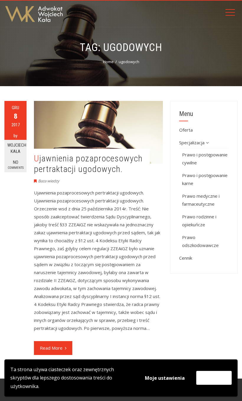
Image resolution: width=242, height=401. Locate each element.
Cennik (185, 258)
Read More (51, 348)
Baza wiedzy (48, 181)
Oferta (186, 130)
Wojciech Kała (16, 148)
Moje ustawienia (165, 378)
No (16, 165)
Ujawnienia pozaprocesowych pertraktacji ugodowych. (88, 163)
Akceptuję (214, 377)
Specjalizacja (192, 142)
